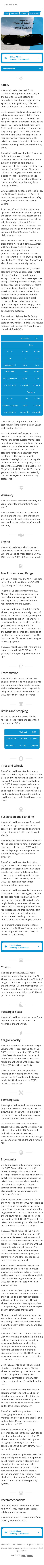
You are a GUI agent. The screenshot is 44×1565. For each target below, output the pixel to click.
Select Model (14, 13)
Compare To (24, 13)
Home (6, 13)
